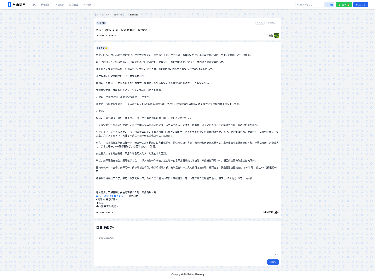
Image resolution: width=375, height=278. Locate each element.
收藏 (101, 206)
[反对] (105, 199)
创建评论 (273, 262)
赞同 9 (101, 199)
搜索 (331, 4)
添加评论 (113, 199)
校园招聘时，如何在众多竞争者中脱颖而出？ (123, 30)
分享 (101, 202)
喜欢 (108, 206)
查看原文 (271, 22)
